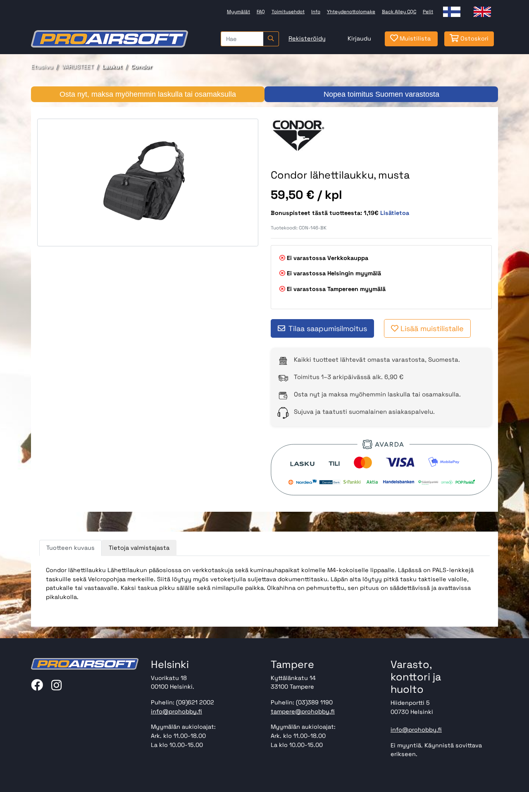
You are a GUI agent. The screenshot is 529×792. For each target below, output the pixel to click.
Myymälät (238, 11)
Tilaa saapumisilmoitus (327, 328)
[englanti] (482, 11)
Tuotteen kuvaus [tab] (70, 547)
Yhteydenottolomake (351, 11)
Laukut (112, 66)
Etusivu (42, 66)
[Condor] (298, 135)
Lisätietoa (394, 213)
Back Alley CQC (399, 11)
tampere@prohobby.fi (303, 711)
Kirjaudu (359, 38)
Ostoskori (473, 38)
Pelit (428, 11)
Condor (141, 66)
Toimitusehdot (288, 11)
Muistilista (414, 38)
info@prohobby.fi (176, 711)
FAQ (261, 11)
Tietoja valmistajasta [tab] (139, 547)
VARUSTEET (77, 66)
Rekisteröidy (307, 38)
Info (315, 11)
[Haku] (271, 38)
